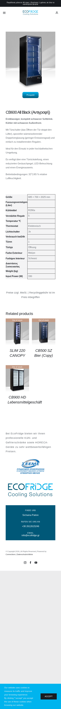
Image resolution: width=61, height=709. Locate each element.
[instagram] (25, 562)
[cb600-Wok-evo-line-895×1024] (30, 60)
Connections (10, 554)
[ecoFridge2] (30, 11)
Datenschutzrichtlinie (25, 554)
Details (17, 332)
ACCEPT (49, 696)
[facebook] (30, 562)
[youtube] (36, 562)
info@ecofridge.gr (30, 535)
